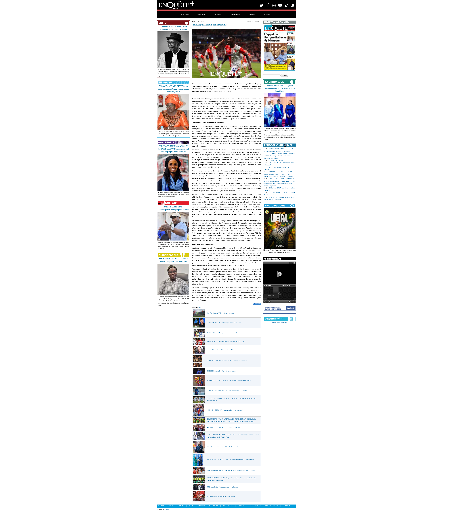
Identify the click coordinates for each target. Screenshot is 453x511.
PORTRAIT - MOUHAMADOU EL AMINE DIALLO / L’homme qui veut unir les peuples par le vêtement (173, 149)
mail (167, 509)
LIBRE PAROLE (255, 506)
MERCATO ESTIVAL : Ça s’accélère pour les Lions (223, 333)
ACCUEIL (161, 506)
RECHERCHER (228, 506)
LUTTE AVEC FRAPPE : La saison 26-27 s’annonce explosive (227, 361)
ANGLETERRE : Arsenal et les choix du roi (221, 496)
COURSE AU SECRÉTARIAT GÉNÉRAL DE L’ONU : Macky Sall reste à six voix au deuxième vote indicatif (279, 156)
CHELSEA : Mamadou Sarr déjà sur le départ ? (222, 371)
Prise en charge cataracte (276, 160)
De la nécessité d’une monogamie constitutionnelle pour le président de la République (279, 88)
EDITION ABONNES (272, 506)
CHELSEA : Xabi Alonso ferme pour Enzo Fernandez (224, 323)
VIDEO (171, 506)
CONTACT (286, 506)
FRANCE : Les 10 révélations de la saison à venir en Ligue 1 (226, 341)
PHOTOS (181, 506)
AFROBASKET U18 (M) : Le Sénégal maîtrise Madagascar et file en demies (231, 470)
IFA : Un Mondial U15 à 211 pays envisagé (220, 313)
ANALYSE (201, 506)
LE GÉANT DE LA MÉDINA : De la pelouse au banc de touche (227, 391)
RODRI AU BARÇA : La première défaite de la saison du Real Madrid (229, 380)
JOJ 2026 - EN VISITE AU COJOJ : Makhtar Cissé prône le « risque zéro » (230, 459)
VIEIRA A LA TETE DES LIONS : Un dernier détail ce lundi (226, 447)
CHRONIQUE (213, 506)
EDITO (191, 506)
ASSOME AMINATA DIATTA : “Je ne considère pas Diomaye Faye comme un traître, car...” (173, 89)
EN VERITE (241, 506)
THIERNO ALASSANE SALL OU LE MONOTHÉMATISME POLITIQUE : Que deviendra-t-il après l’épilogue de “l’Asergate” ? (279, 174)
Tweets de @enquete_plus (279, 322)
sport (199, 307)
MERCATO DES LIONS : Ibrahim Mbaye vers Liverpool (225, 410)
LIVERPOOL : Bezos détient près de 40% (220, 350)
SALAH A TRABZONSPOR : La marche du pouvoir (223, 427)
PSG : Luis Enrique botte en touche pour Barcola (222, 487)
